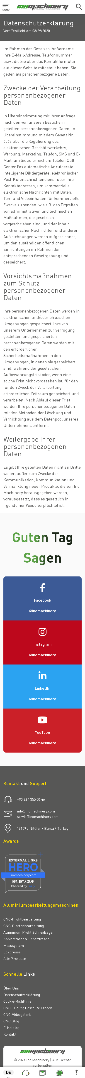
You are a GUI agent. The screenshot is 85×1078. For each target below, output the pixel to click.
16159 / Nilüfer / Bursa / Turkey (42, 828)
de (8, 1072)
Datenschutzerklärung (21, 994)
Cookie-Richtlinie (17, 1001)
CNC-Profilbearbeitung (22, 919)
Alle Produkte (14, 958)
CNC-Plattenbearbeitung (23, 925)
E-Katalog (11, 1027)
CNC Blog (11, 1021)
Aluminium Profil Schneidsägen (28, 932)
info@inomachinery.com (36, 811)
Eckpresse (12, 952)
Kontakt (10, 1034)
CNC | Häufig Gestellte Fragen (27, 1007)
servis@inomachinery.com (37, 816)
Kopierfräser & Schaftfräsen (26, 938)
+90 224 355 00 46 (31, 799)
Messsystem (13, 945)
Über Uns (11, 988)
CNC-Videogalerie (17, 1014)
